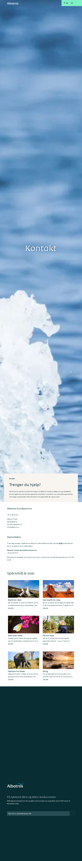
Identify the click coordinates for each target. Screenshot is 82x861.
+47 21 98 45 (11, 515)
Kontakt (12, 479)
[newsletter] (72, 813)
